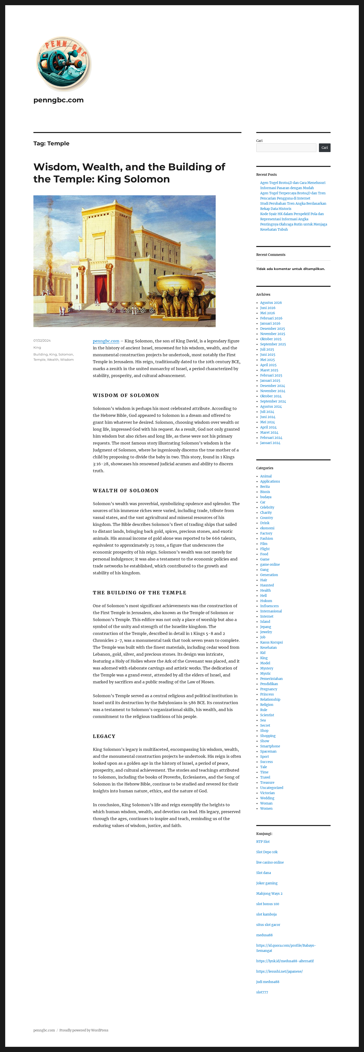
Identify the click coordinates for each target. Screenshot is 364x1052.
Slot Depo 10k (267, 852)
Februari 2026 (271, 318)
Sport (264, 757)
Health (265, 590)
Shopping (268, 736)
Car (262, 502)
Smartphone (270, 746)
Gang (264, 570)
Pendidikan (269, 684)
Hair (263, 580)
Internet (266, 616)
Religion (266, 705)
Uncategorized (271, 788)
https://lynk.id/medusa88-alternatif (285, 961)
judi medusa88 (267, 982)
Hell (263, 596)
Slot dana (263, 873)
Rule (263, 710)
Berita (265, 487)
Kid (262, 653)
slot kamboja (266, 914)
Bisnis (265, 492)
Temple (39, 359)
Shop (264, 731)
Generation (269, 575)
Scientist (267, 715)
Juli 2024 (267, 412)
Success (266, 762)
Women (266, 808)
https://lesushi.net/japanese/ (279, 971)
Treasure (267, 783)
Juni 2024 (267, 417)
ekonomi (267, 528)
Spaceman (268, 751)
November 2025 (272, 334)
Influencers (269, 606)
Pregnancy (268, 689)
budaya (265, 497)
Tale (263, 767)
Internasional (271, 611)
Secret (265, 725)
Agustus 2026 (271, 303)
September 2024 (273, 401)
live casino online (270, 862)
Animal (266, 476)
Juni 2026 (268, 308)
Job (262, 637)
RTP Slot (263, 842)
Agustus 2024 (271, 406)
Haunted (267, 585)
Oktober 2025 (271, 339)
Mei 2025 (267, 360)
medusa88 (264, 935)
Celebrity (267, 507)
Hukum (266, 601)
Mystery (266, 668)
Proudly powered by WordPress (83, 1030)
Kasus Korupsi (271, 642)
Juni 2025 (267, 355)
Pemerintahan (271, 679)
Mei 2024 (267, 422)
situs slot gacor (268, 925)
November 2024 (272, 391)
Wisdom (67, 359)
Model (265, 663)
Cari (259, 141)
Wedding (267, 798)
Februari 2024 (271, 438)
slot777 (262, 992)
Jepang (265, 627)
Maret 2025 (269, 370)
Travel (265, 777)
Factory (266, 533)
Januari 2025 (270, 381)
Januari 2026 (270, 323)
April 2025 (268, 365)
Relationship (270, 699)
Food (264, 554)
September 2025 (273, 344)
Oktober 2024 (271, 396)
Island (265, 622)
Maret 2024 (269, 432)
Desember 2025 (272, 329)
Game (264, 559)
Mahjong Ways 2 (269, 894)
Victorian (267, 793)
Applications (270, 481)
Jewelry (266, 632)
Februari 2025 (271, 375)
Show (264, 741)
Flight (265, 549)
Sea (263, 720)
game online (270, 564)
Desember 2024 (272, 386)
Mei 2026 (267, 313)
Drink (264, 523)
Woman (266, 803)
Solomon (65, 354)
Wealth (53, 359)
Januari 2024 (270, 443)
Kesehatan (268, 648)
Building (40, 354)
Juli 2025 (267, 349)
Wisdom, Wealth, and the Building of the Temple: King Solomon (129, 173)
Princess (267, 694)
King (37, 347)
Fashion (266, 539)
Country (266, 518)
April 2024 (268, 427)
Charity (266, 513)
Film (263, 544)
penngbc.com (58, 100)
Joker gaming (267, 883)
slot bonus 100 (267, 904)
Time (264, 772)
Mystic (265, 673)
